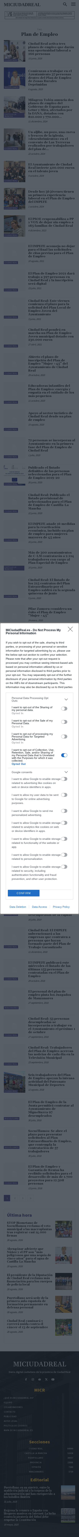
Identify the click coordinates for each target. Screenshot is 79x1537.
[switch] (64, 709)
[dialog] (39, 768)
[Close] (71, 630)
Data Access (39, 906)
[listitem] (39, 699)
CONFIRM (24, 893)
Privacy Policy (61, 906)
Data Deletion (18, 906)
